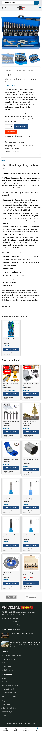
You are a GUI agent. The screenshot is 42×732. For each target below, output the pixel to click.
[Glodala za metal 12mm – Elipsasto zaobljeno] (11, 525)
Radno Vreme (6, 666)
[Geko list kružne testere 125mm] (11, 563)
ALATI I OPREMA (19, 71)
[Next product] (11, 75)
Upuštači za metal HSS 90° (11, 459)
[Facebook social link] (11, 151)
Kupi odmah (11, 131)
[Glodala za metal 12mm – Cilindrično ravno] (31, 525)
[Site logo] (21, 8)
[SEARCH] (36, 3)
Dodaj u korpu (21, 126)
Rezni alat (30, 71)
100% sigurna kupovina (9, 685)
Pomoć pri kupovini (8, 659)
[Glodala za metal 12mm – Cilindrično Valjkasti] (31, 487)
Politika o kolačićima (8, 692)
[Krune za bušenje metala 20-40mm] (31, 563)
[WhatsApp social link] (15, 151)
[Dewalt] (11, 597)
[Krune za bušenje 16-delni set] (31, 373)
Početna (8, 71)
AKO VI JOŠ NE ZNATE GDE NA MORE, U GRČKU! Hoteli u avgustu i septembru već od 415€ (25, 644)
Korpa (3, 715)
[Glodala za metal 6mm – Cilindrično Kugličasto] (11, 487)
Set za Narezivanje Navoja (21, 290)
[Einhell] (31, 597)
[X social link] (13, 151)
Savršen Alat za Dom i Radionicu (21, 633)
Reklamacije (5, 663)
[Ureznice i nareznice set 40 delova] (11, 329)
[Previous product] (6, 75)
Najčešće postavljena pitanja (11, 655)
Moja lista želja (6, 712)
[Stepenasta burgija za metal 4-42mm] (31, 411)
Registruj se (5, 704)
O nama (4, 678)
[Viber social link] (18, 151)
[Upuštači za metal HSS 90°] (11, 449)
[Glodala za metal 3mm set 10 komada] (11, 411)
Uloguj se (4, 701)
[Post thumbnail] (5, 635)
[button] (11, 349)
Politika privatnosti (7, 689)
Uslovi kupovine (7, 682)
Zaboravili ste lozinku (8, 708)
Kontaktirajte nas (7, 670)
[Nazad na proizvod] (8, 75)
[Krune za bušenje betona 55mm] (31, 449)
